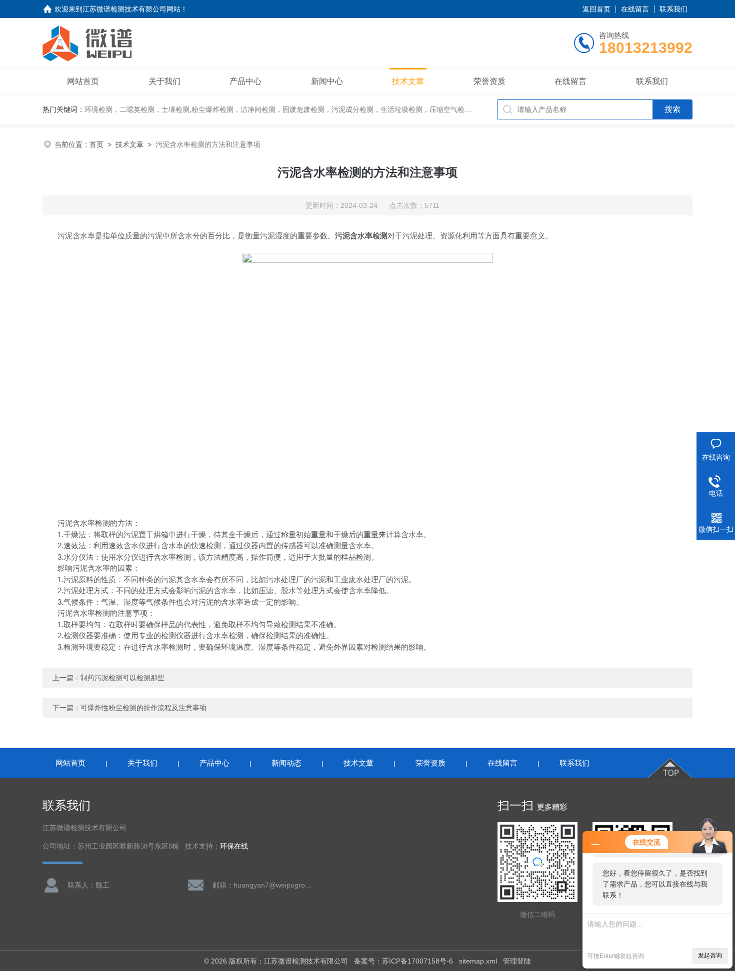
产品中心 (246, 81)
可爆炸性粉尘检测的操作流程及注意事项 (143, 708)
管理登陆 (517, 961)
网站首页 (83, 81)
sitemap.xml (478, 961)
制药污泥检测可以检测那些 (122, 678)
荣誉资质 (490, 81)
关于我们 (164, 81)
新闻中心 (327, 81)
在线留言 (635, 9)
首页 (97, 144)
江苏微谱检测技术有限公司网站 (131, 9)
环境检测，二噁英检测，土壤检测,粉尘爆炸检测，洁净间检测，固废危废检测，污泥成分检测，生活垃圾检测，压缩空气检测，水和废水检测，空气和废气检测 (330, 109)
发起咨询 (710, 955)
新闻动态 (287, 763)
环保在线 (234, 846)
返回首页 (596, 9)
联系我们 (674, 9)
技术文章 (408, 81)
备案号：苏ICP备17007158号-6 (403, 961)
